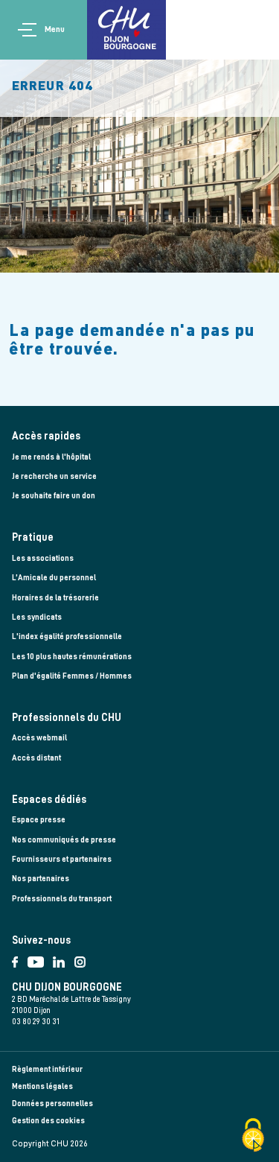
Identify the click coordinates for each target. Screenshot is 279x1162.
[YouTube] (41, 959)
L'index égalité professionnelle (67, 636)
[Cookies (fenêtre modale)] (253, 1136)
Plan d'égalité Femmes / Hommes (72, 676)
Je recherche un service (54, 476)
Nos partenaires (40, 878)
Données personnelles (52, 1103)
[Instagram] (83, 959)
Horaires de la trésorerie (55, 598)
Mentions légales (42, 1086)
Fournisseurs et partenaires (62, 859)
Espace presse (38, 820)
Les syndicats (37, 617)
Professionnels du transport (62, 899)
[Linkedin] (63, 959)
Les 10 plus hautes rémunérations (72, 657)
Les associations (43, 558)
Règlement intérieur (47, 1069)
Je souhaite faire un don (53, 496)
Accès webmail (39, 738)
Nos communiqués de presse (64, 840)
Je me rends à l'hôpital (51, 457)
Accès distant (36, 758)
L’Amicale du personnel (54, 578)
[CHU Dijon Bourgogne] (126, 30)
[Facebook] (20, 959)
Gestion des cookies (48, 1121)
